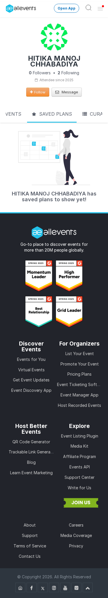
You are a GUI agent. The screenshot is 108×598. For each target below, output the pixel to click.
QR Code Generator (31, 441)
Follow (40, 92)
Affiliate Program (79, 456)
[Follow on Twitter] (43, 587)
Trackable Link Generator (32, 451)
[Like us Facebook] (31, 587)
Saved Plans (55, 114)
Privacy (76, 545)
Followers (40, 72)
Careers (76, 525)
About (30, 525)
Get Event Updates (31, 379)
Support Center (79, 477)
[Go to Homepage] (20, 587)
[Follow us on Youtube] (65, 587)
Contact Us (30, 556)
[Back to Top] (88, 587)
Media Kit (79, 446)
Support (30, 535)
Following (68, 72)
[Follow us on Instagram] (54, 587)
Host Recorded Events (79, 405)
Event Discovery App (31, 390)
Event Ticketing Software (81, 384)
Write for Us (79, 487)
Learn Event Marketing (31, 472)
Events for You (31, 359)
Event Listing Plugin (79, 435)
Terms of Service (30, 545)
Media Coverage (76, 535)
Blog (31, 462)
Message (69, 92)
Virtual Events (31, 369)
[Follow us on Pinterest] (76, 587)
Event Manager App (79, 394)
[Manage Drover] (7, 7)
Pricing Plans (79, 374)
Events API (79, 466)
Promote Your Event (79, 363)
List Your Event (79, 353)
